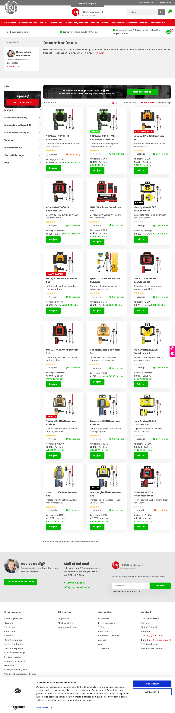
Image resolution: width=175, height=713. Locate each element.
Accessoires (118, 22)
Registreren (63, 618)
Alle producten (13, 42)
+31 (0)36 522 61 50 (74, 582)
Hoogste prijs (164, 102)
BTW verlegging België (14, 652)
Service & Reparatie (13, 648)
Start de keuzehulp (22, 102)
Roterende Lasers (28, 22)
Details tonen (42, 707)
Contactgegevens (13, 618)
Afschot (95, 22)
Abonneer (160, 585)
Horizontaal (56, 22)
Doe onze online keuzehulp (21, 581)
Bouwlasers (10, 22)
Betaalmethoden (12, 657)
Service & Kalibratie (13, 644)
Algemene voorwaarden (15, 661)
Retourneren (10, 631)
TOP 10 (43, 22)
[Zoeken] (161, 12)
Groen (105, 22)
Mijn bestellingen (66, 623)
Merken (144, 22)
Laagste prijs (147, 102)
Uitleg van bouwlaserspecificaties (20, 674)
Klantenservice (146, 2)
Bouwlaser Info (158, 22)
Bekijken (53, 168)
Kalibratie (132, 22)
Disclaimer (9, 665)
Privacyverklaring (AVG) (15, 669)
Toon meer (98, 53)
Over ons (8, 623)
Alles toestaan (152, 684)
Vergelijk (53, 154)
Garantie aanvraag (13, 640)
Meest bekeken (130, 102)
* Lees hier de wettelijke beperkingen (126, 591)
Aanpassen (150, 692)
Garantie (8, 635)
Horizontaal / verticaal (76, 22)
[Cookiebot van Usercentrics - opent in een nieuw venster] (18, 708)
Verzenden (9, 627)
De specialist (16, 32)
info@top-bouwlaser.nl (77, 587)
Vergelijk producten (67, 627)
